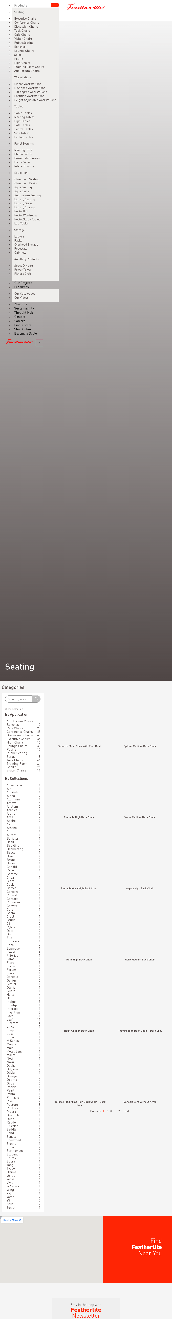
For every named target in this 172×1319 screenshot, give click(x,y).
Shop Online (22, 329)
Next (126, 1111)
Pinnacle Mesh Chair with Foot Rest (79, 746)
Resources (21, 287)
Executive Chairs (25, 18)
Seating (19, 12)
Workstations (23, 77)
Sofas (18, 54)
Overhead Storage (26, 244)
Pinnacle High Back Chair (79, 817)
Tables (18, 106)
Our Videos (21, 297)
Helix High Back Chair (79, 959)
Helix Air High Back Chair (79, 1030)
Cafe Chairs (22, 34)
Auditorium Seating (27, 195)
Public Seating (24, 42)
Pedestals (20, 248)
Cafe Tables (22, 125)
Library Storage (24, 207)
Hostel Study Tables (27, 219)
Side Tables (21, 133)
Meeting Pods (23, 150)
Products (20, 5)
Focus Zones (22, 162)
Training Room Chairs (29, 66)
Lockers (19, 236)
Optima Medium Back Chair (140, 746)
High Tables (22, 121)
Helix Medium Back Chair (140, 959)
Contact (19, 317)
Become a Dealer (26, 333)
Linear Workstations (27, 84)
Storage (19, 230)
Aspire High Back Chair (140, 888)
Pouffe (18, 58)
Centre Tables (23, 129)
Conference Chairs (26, 22)
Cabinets (20, 252)
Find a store (22, 325)
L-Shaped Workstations (29, 88)
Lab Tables (21, 223)
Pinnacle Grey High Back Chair (79, 888)
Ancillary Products (26, 259)
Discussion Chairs (26, 26)
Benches (20, 46)
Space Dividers (24, 265)
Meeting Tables (24, 117)
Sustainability (24, 308)
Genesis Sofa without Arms (139, 1101)
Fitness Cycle (23, 273)
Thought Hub (23, 312)
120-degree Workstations (30, 92)
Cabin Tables (23, 113)
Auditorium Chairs (27, 70)
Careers (19, 321)
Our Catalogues (24, 293)
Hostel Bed (21, 211)
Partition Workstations (29, 96)
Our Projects (23, 283)
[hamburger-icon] (55, 5)
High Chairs (22, 62)
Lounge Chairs (24, 50)
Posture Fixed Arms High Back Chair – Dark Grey (79, 1103)
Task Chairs (22, 30)
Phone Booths (23, 154)
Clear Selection (14, 709)
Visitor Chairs (23, 38)
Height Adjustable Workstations (35, 100)
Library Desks (23, 203)
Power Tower (23, 269)
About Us (20, 304)
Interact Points (24, 166)
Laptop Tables (23, 137)
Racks (18, 240)
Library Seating (24, 199)
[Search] (36, 698)
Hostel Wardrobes (25, 215)
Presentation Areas (27, 158)
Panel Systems (24, 143)
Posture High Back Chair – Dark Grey (140, 1030)
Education (21, 172)
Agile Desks (21, 191)
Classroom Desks (25, 183)
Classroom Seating (26, 179)
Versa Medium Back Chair (139, 817)
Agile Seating (23, 187)
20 (119, 1111)
